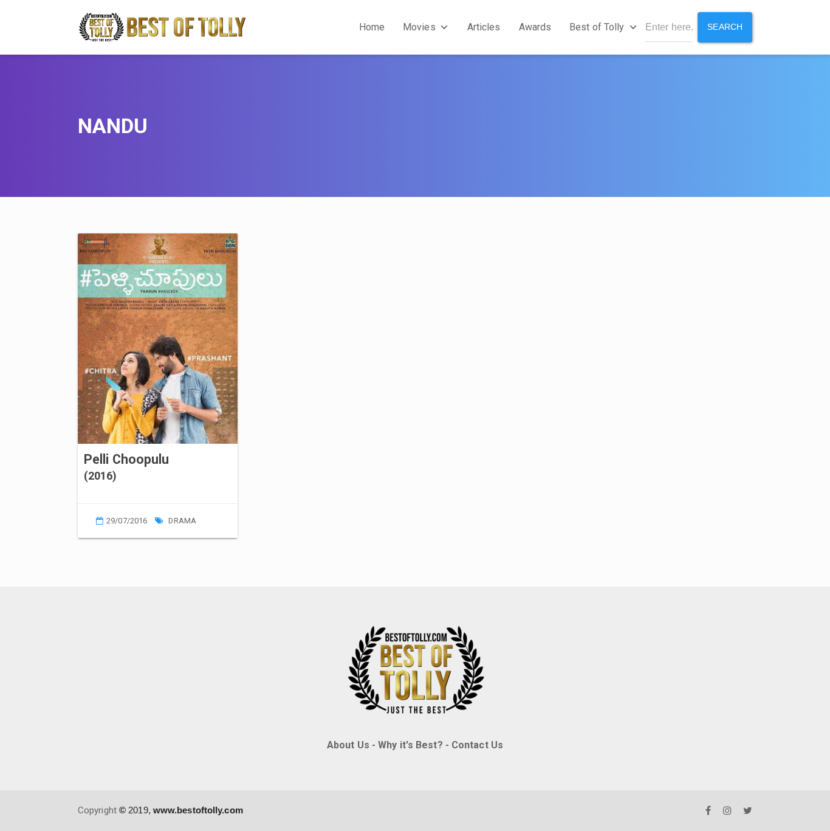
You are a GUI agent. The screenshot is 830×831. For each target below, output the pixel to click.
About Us (348, 745)
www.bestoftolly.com (198, 810)
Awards (535, 27)
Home (372, 27)
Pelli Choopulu (126, 459)
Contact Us (477, 745)
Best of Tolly (596, 27)
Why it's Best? (410, 745)
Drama (182, 520)
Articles (484, 27)
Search (725, 27)
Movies (419, 27)
